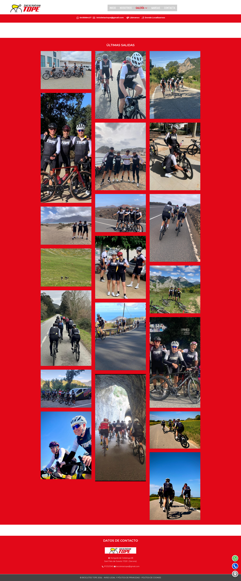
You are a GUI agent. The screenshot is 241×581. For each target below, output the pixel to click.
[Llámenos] (129, 17)
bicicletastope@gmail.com (127, 566)
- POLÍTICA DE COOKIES (150, 577)
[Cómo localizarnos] (235, 574)
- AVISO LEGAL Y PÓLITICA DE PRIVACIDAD (121, 577)
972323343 (108, 566)
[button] (66, 70)
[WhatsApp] (235, 558)
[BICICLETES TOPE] (26, 8)
